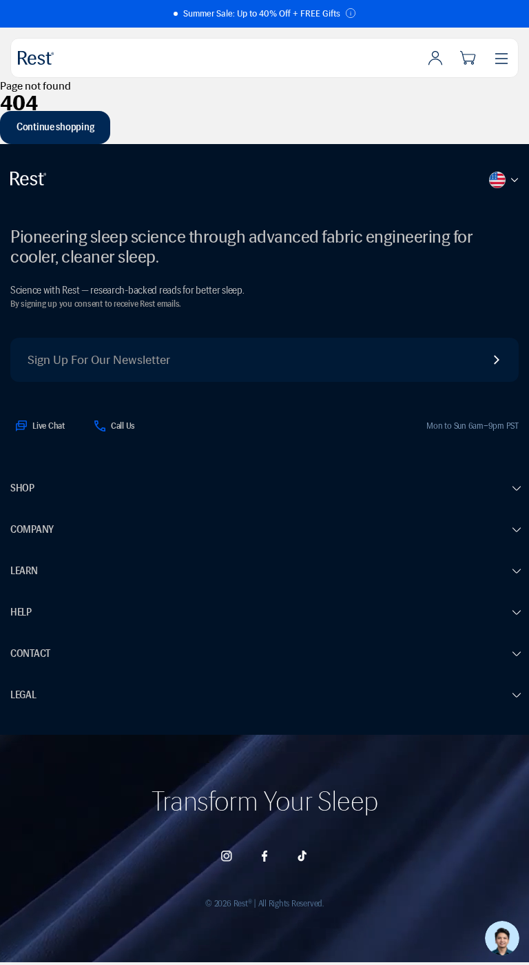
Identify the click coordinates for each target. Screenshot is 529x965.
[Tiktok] (302, 856)
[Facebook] (264, 856)
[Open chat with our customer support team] (502, 938)
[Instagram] (226, 856)
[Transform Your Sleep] (68, 58)
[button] (264, 14)
